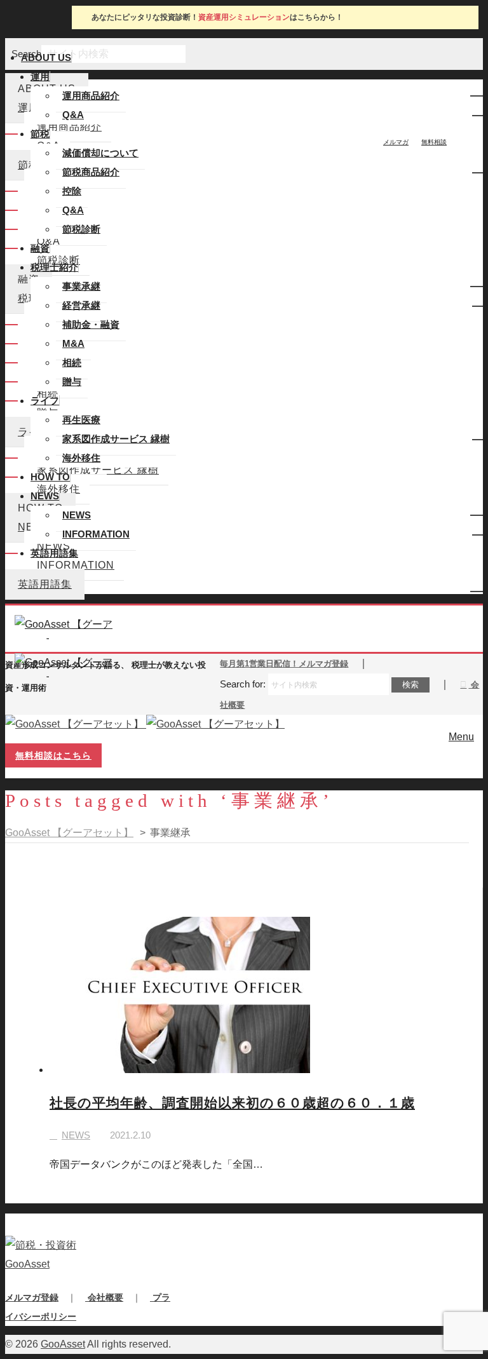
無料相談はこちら (53, 755)
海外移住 (81, 457)
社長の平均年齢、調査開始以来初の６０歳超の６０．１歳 (232, 1102)
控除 (71, 191)
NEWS (76, 515)
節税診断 (81, 229)
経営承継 (81, 305)
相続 (71, 362)
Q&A (73, 114)
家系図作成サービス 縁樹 (116, 438)
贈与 (71, 381)
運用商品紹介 (90, 95)
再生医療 (81, 419)
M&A (73, 343)
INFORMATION (96, 534)
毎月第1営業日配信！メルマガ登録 (284, 663)
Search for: (243, 684)
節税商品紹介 (90, 171)
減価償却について (100, 152)
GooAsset (63, 1344)
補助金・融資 (90, 324)
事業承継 (81, 286)
